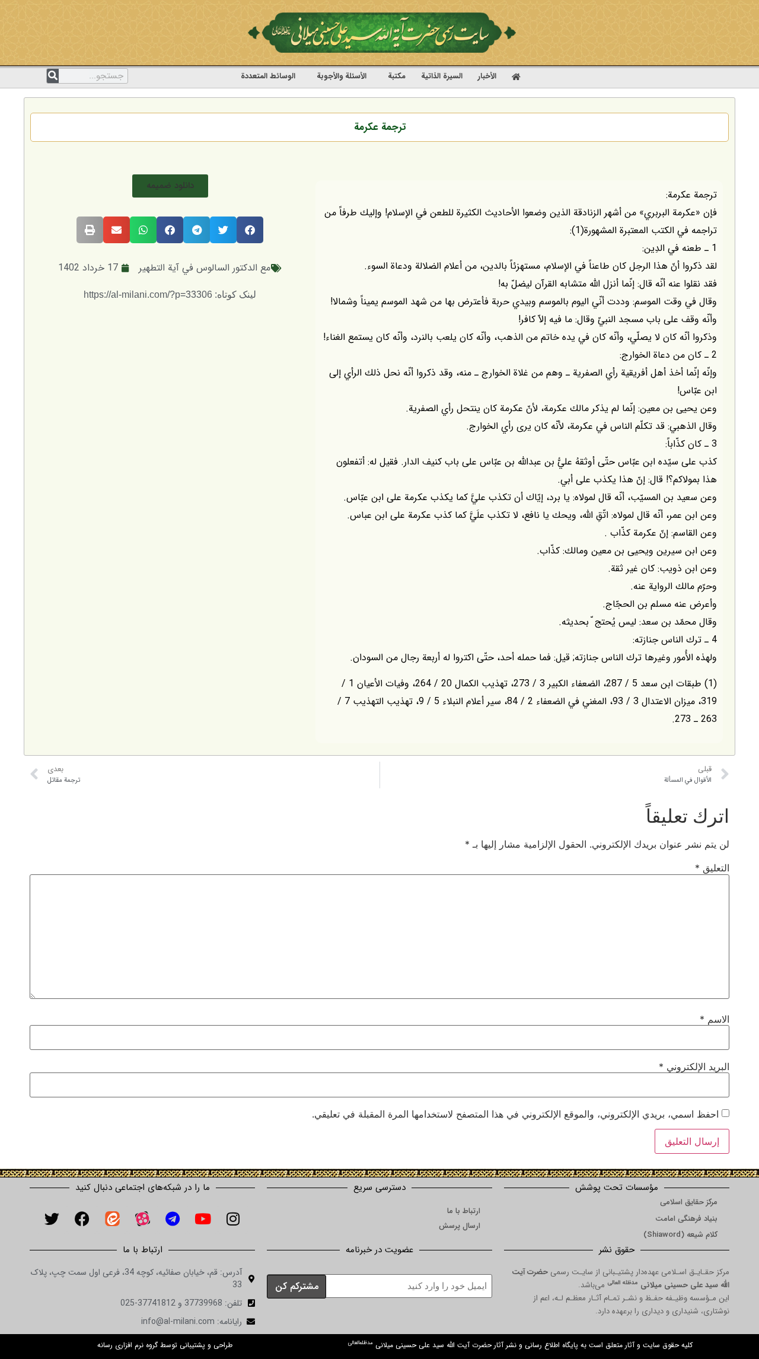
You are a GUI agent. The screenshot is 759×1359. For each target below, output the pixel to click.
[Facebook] (82, 1219)
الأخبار (487, 76)
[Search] (53, 76)
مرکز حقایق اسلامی (688, 1202)
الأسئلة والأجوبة (341, 76)
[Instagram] (233, 1219)
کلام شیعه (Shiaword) (680, 1234)
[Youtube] (203, 1219)
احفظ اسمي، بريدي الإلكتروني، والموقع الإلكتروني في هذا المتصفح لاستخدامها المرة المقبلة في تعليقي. (515, 1114)
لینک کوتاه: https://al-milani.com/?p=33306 (170, 294)
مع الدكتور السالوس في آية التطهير (204, 267)
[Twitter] (51, 1219)
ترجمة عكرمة (380, 127)
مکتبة (397, 76)
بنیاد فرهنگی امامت (686, 1218)
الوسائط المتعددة (268, 76)
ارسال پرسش (459, 1226)
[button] (170, 186)
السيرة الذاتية (442, 76)
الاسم (714, 1019)
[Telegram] (172, 1219)
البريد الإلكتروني (694, 1066)
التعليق (712, 868)
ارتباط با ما (463, 1211)
